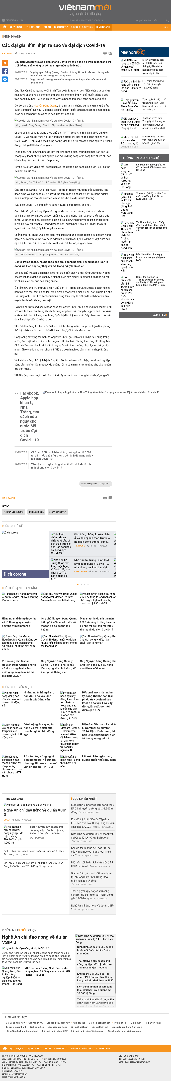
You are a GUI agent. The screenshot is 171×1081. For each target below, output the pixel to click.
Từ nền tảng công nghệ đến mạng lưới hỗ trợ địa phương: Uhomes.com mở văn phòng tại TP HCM (40, 761)
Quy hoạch (16, 27)
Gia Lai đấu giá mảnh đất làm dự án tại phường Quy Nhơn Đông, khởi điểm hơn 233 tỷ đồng (91, 877)
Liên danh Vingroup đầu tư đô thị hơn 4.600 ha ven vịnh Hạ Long (151, 167)
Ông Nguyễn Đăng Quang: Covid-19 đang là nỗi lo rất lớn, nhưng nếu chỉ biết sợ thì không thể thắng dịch (70, 74)
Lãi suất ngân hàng (57, 1027)
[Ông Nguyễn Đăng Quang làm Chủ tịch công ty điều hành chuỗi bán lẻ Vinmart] (98, 642)
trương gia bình (36, 512)
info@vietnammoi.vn (17, 1074)
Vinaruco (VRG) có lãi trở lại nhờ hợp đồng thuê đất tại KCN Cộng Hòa (151, 196)
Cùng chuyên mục (17, 687)
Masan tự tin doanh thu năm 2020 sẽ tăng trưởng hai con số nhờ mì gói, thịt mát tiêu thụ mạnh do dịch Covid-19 (97, 624)
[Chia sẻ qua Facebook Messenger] (5, 79)
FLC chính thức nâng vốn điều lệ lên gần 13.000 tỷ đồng (153, 84)
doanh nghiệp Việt (57, 512)
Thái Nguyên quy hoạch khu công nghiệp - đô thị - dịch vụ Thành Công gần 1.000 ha (47, 830)
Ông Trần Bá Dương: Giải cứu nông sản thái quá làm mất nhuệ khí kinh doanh (68, 81)
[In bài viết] (104, 53)
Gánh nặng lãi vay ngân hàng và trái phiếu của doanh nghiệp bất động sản (39, 730)
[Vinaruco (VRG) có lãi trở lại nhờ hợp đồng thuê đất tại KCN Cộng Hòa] (127, 205)
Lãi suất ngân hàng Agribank (127, 1027)
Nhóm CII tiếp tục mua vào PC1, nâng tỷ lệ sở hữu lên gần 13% (153, 140)
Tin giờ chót (15, 798)
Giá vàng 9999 (35, 1023)
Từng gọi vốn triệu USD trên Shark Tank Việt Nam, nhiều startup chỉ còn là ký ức (154, 104)
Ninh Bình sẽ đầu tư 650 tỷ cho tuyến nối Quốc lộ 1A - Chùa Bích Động (95, 950)
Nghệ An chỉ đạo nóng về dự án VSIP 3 (35, 812)
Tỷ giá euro (120, 1023)
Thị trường (33, 27)
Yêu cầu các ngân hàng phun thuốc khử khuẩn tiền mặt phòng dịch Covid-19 (61, 466)
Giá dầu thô (79, 1023)
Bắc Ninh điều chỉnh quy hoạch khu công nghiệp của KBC (151, 257)
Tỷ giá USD (135, 1023)
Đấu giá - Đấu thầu (82, 27)
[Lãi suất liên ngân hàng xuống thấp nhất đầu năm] (70, 766)
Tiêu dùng (79, 546)
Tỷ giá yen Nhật (152, 1023)
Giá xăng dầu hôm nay (58, 1023)
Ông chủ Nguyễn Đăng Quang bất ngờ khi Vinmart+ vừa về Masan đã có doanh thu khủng (59, 624)
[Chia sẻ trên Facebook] (5, 71)
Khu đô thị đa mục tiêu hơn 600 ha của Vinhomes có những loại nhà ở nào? (91, 851)
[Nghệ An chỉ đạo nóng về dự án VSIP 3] (36, 804)
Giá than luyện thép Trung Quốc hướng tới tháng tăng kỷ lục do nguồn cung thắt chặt (153, 123)
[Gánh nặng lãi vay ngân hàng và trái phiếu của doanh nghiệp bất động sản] (12, 737)
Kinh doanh (103, 27)
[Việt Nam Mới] (85, 10)
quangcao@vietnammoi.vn (137, 1062)
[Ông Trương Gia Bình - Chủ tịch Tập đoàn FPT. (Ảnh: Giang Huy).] (63, 178)
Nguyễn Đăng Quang (45, 105)
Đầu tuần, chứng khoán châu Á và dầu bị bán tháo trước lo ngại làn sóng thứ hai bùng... (92, 538)
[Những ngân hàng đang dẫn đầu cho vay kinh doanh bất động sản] (12, 705)
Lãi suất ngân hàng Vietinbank (87, 1031)
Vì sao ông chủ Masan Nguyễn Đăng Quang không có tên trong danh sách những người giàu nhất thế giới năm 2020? (19, 668)
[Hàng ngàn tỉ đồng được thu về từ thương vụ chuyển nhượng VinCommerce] (20, 600)
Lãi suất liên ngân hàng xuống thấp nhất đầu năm (99, 758)
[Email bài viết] (109, 53)
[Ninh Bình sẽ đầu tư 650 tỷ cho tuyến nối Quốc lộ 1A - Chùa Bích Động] (95, 939)
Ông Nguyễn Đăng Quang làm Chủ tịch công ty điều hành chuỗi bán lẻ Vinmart (98, 665)
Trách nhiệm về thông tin (13, 1077)
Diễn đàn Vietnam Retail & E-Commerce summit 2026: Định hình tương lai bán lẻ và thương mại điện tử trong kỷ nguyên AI (99, 731)
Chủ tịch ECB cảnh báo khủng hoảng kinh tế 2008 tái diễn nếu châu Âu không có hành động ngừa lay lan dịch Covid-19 (62, 455)
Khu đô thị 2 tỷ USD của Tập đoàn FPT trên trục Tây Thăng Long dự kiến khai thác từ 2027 (93, 823)
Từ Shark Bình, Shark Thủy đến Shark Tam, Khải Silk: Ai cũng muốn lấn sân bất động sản (151, 226)
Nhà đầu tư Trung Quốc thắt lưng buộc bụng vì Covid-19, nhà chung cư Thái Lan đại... (91, 564)
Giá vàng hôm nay (15, 1023)
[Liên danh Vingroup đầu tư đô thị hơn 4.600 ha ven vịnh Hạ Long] (127, 176)
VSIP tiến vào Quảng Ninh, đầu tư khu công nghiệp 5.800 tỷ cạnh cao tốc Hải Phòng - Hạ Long (47, 971)
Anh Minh (7, 53)
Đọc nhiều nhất (84, 798)
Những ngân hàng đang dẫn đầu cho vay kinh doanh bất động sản (39, 696)
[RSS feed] (22, 20)
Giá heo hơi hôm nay (99, 1023)
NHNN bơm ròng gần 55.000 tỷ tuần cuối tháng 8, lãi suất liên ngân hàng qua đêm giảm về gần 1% (153, 66)
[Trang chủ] (5, 27)
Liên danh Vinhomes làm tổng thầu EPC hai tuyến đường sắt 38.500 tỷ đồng (92, 808)
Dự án (47, 27)
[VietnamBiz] (133, 51)
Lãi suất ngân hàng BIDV (55, 1031)
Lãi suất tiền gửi (100, 1027)
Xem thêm (159, 315)
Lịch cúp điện (37, 1027)
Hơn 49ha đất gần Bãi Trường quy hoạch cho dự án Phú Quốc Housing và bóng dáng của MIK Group (150, 281)
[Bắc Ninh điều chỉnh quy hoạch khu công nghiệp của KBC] (127, 262)
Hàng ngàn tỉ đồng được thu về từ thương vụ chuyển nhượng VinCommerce (19, 622)
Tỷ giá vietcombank (16, 1027)
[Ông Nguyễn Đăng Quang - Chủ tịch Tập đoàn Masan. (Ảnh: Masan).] (63, 121)
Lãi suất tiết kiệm (79, 1027)
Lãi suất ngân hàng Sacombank (22, 1031)
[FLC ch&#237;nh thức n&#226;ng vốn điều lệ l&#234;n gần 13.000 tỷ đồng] (131, 86)
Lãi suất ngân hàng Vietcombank (124, 1031)
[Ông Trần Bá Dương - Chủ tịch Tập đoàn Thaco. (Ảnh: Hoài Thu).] (63, 250)
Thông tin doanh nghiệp (141, 158)
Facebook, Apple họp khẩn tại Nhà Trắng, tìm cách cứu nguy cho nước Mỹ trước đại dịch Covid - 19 (29, 416)
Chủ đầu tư (61, 27)
